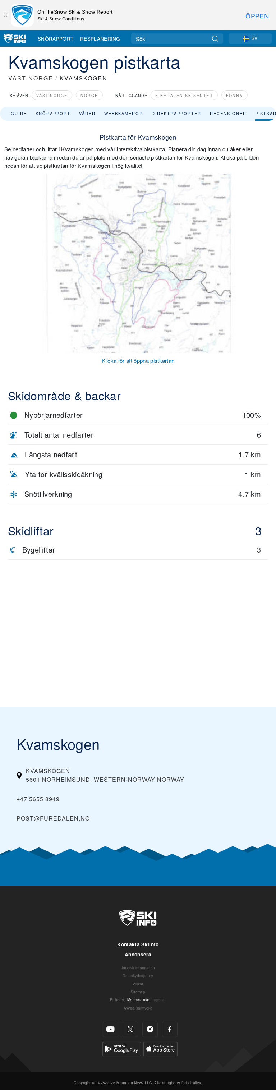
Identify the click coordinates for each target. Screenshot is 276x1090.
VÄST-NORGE (30, 78)
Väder (87, 113)
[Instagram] (150, 1029)
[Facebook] (170, 1029)
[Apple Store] (160, 1048)
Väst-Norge (52, 95)
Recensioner (228, 113)
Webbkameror (123, 113)
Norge (89, 95)
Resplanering (100, 38)
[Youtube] (110, 1029)
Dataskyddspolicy (138, 975)
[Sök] (215, 38)
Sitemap (138, 991)
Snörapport (55, 38)
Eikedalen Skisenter (184, 95)
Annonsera (138, 954)
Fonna (234, 95)
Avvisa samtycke (138, 1008)
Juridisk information (138, 967)
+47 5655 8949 (38, 799)
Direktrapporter (176, 113)
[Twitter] (130, 1029)
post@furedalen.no (53, 818)
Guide (19, 113)
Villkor (138, 984)
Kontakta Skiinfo (137, 944)
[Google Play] (121, 1048)
